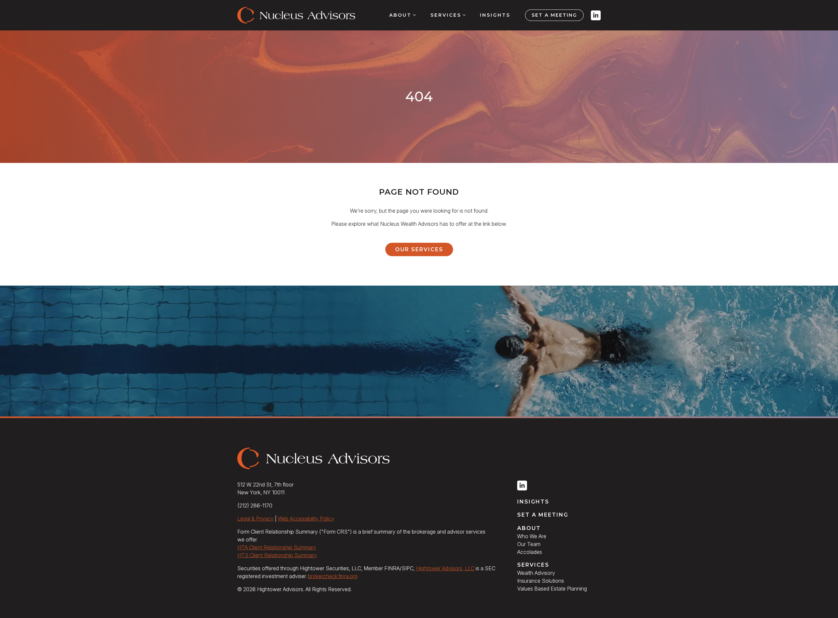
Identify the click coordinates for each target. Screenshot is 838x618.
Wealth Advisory (536, 573)
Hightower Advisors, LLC (445, 568)
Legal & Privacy (255, 518)
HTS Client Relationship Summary (277, 555)
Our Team (528, 544)
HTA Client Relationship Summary (276, 547)
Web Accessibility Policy (306, 518)
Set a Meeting (554, 15)
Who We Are (531, 536)
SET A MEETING (542, 515)
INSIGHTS (533, 502)
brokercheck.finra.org (332, 576)
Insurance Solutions (540, 580)
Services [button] (445, 15)
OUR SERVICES (419, 249)
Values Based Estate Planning (552, 588)
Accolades (529, 552)
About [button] (400, 15)
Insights (495, 15)
